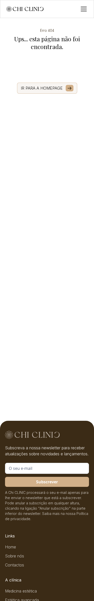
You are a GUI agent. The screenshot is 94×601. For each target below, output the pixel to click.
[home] (25, 9)
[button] (83, 9)
